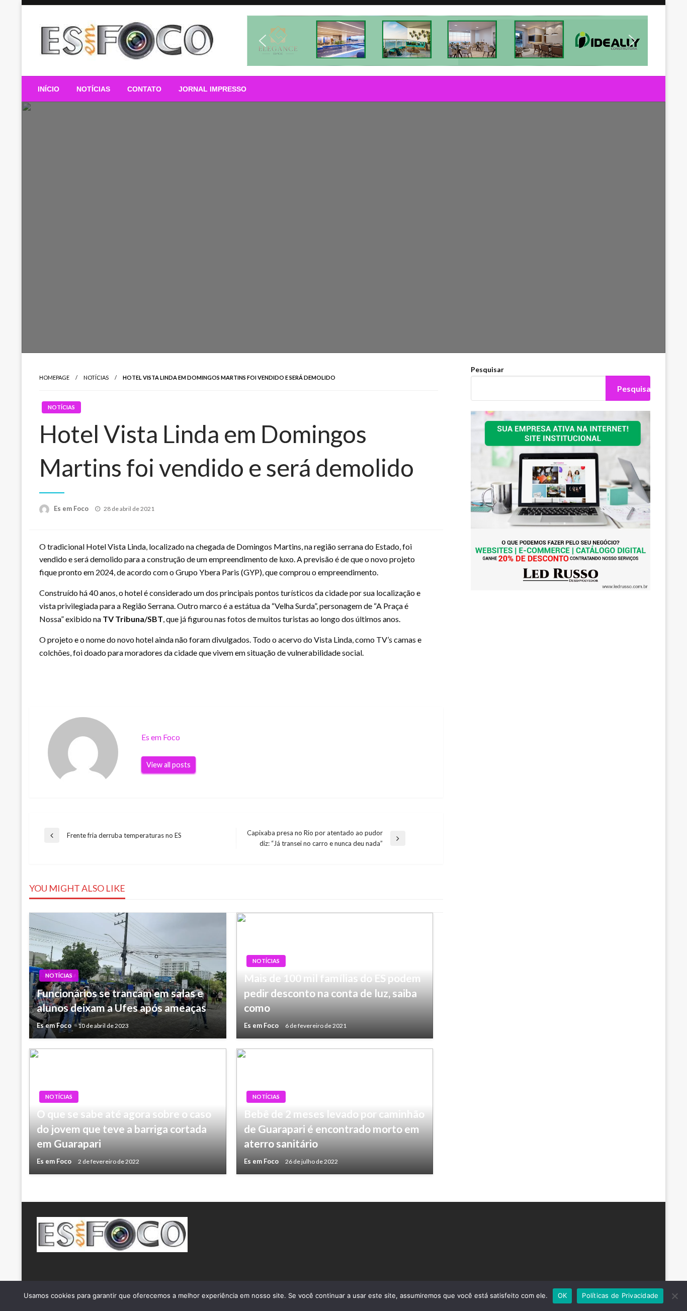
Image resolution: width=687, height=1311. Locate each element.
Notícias (93, 89)
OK (562, 1295)
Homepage (54, 377)
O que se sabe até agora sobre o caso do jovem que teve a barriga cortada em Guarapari (124, 1128)
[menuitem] (48, 89)
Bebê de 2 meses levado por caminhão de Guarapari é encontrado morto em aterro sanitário (334, 1128)
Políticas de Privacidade (620, 1295)
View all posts (168, 764)
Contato (144, 89)
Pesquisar (487, 369)
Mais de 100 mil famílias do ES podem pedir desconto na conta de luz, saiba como (332, 993)
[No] (674, 1296)
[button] (447, 41)
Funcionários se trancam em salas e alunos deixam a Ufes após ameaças (121, 1000)
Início (48, 89)
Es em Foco (72, 508)
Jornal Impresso (212, 89)
